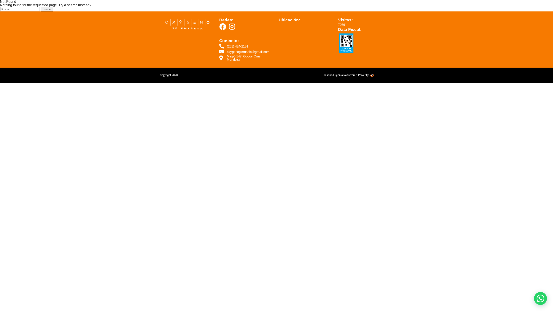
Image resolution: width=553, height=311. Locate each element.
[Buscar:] (20, 9)
